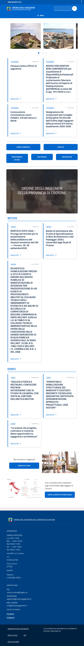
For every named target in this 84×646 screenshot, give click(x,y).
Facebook (10, 613)
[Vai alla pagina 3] (41, 53)
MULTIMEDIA (42, 157)
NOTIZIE (12, 218)
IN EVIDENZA (14, 62)
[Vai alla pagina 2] (40, 53)
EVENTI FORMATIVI (23, 147)
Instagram (11, 617)
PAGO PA (60, 147)
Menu (42, 15)
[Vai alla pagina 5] (44, 53)
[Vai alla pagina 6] (46, 53)
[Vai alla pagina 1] (38, 53)
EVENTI (12, 369)
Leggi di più (14, 99)
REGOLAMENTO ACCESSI (17, 158)
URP (25, 635)
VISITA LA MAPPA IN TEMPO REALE (60, 494)
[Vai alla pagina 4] (43, 53)
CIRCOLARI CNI (67, 157)
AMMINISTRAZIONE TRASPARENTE (18, 629)
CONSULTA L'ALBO (24, 465)
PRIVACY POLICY (13, 635)
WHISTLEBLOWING (13, 642)
